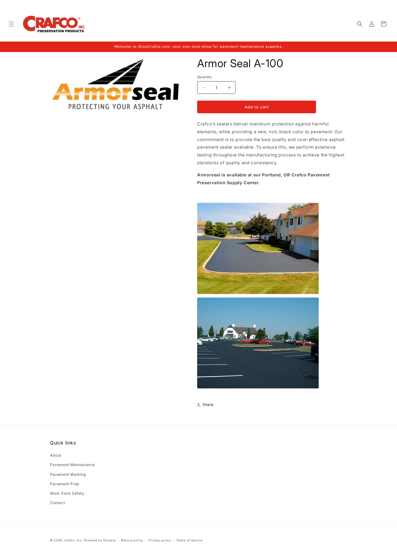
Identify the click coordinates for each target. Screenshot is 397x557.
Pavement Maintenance (72, 465)
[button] (11, 24)
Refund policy (132, 540)
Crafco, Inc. (73, 540)
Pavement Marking (68, 474)
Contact (57, 502)
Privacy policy (160, 540)
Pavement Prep (64, 483)
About (56, 455)
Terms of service (189, 540)
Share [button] (208, 404)
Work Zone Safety (67, 493)
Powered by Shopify (100, 540)
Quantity (204, 77)
